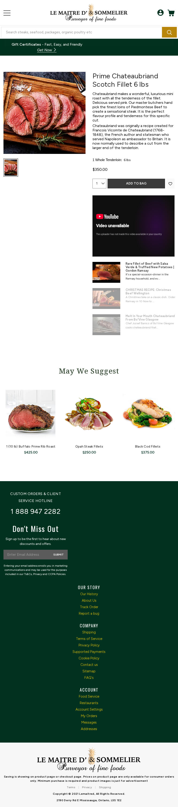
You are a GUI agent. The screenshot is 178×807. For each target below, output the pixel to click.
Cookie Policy (89, 658)
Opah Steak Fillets (89, 446)
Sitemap (89, 671)
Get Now (45, 50)
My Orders (89, 716)
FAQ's (89, 678)
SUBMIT (58, 554)
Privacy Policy (89, 645)
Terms (71, 787)
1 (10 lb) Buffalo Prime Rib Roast (31, 446)
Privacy (87, 787)
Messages (89, 722)
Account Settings (89, 709)
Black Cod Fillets (147, 446)
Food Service (89, 696)
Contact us (89, 665)
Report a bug (89, 613)
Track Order (89, 607)
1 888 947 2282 (35, 511)
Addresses (89, 729)
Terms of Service (89, 639)
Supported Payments (89, 652)
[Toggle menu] (6, 13)
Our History (89, 594)
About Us (89, 600)
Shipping (89, 632)
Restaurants (89, 703)
